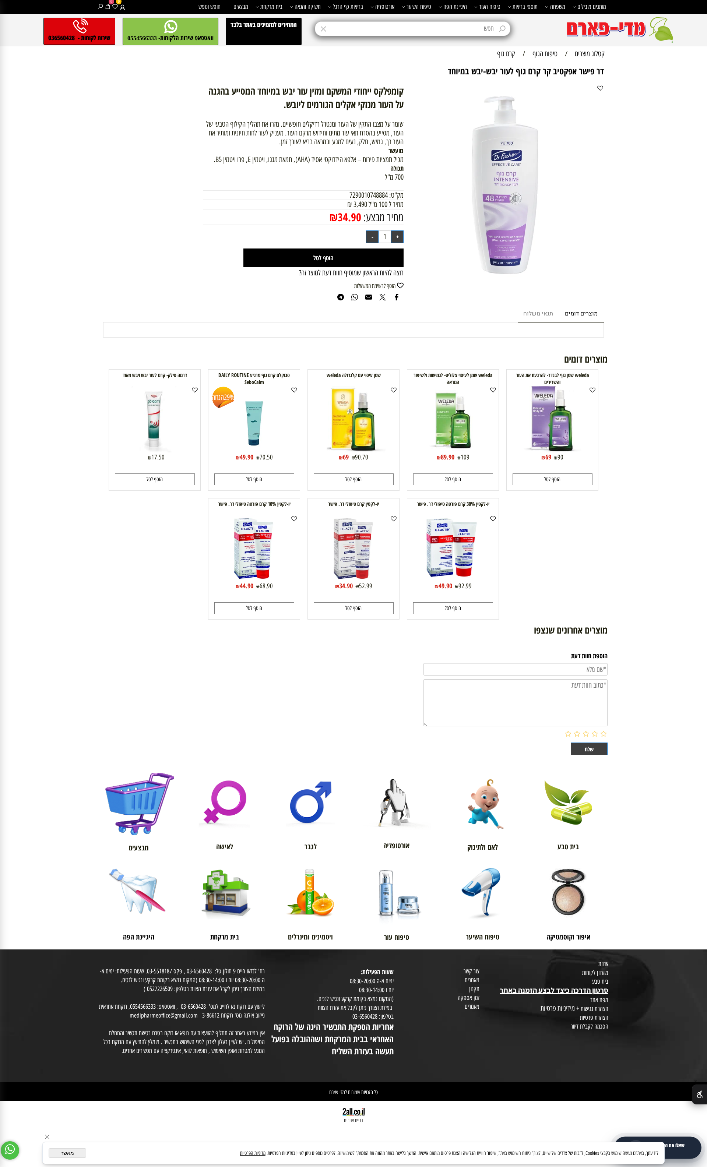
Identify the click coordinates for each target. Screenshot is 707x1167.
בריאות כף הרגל (348, 6)
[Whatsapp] (10, 1150)
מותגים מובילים (591, 6)
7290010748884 (368, 195)
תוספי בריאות (525, 6)
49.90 (246, 456)
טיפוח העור (489, 6)
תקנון (474, 989)
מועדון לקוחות (595, 972)
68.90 (266, 586)
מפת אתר (599, 1000)
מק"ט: (396, 195)
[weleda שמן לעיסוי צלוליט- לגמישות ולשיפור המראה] (453, 449)
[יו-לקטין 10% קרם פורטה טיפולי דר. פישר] (254, 578)
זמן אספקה (468, 997)
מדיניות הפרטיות (252, 1153)
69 (548, 456)
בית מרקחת (271, 6)
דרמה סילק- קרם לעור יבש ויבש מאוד (155, 374)
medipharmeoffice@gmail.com (164, 1015)
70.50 (266, 457)
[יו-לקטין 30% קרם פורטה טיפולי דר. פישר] (453, 578)
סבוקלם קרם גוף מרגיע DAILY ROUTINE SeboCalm (254, 378)
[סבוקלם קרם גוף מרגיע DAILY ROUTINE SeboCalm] (254, 449)
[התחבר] (122, 6)
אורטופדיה (384, 6)
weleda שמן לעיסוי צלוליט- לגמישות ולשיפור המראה (453, 378)
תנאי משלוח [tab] (538, 313)
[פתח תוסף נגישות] (699, 1094)
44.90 (246, 585)
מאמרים (472, 980)
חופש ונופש (209, 6)
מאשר (67, 1153)
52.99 (365, 586)
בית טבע (600, 981)
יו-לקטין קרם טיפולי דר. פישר (353, 503)
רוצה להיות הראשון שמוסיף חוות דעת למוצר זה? (351, 272)
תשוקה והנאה (308, 6)
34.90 (349, 217)
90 (560, 457)
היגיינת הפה (455, 6)
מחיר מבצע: (382, 217)
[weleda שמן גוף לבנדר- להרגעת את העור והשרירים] (552, 449)
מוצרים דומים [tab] (581, 313)
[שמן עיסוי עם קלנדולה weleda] (353, 449)
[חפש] (100, 6)
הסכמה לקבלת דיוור (589, 1026)
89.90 (447, 456)
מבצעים (240, 6)
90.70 (361, 457)
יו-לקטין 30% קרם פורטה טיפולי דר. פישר (453, 503)
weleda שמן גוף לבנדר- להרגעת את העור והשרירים (552, 378)
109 (465, 457)
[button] (552, 479)
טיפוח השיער (419, 6)
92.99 (465, 586)
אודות (603, 963)
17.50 (158, 457)
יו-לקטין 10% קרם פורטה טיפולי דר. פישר (254, 503)
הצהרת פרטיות (594, 1017)
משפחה (557, 6)
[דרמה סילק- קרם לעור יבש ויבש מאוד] (155, 449)
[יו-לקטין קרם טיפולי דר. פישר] (353, 578)
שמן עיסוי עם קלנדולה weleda (354, 374)
